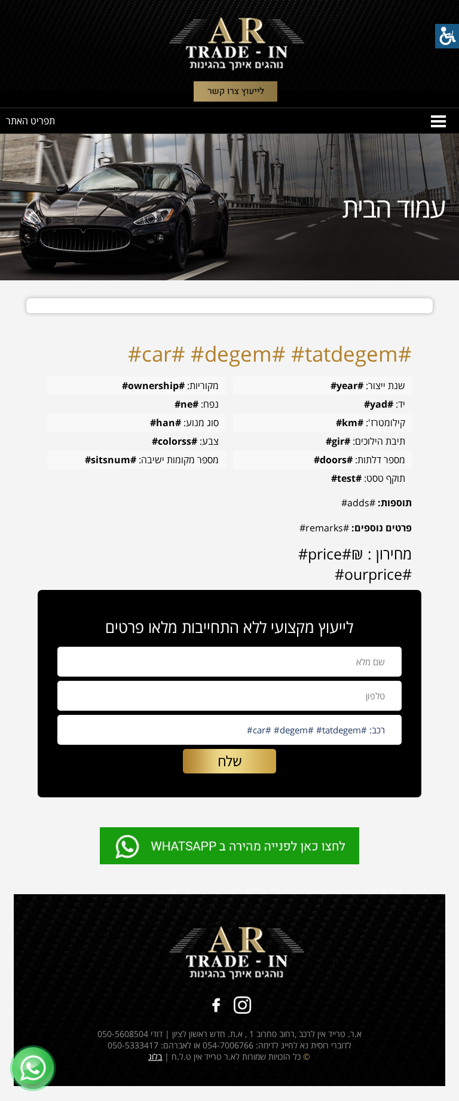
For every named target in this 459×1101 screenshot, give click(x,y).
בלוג (155, 1056)
